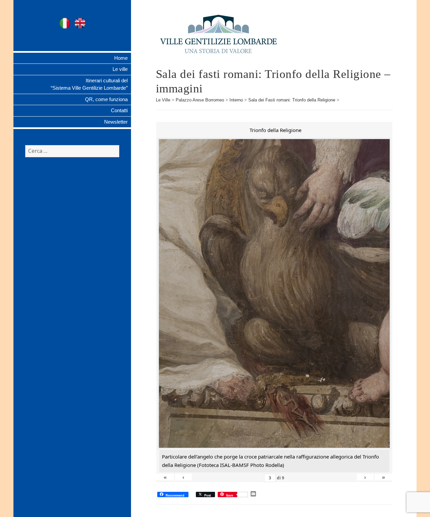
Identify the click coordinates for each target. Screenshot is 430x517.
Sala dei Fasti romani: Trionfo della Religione (291, 99)
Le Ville (163, 99)
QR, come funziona (106, 99)
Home (121, 58)
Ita (64, 23)
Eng (80, 23)
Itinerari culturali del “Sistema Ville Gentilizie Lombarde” (89, 84)
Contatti (119, 110)
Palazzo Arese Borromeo (200, 99)
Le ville (120, 69)
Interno (236, 99)
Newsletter (116, 122)
